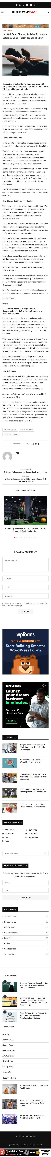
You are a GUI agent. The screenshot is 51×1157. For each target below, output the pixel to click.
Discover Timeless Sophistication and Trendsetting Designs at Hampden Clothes (34, 985)
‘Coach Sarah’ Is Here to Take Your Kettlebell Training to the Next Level (33, 777)
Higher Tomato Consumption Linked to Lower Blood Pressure (33, 805)
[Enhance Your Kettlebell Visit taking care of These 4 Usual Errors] (9, 1104)
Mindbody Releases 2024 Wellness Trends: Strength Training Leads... (25, 530)
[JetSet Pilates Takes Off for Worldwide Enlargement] (9, 1119)
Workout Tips (26, 954)
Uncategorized (26, 949)
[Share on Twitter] (33, 444)
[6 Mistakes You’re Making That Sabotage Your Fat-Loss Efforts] (9, 793)
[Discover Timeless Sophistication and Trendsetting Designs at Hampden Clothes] (9, 987)
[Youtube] (27, 5)
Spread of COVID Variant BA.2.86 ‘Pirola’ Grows (30, 760)
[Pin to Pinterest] (36, 444)
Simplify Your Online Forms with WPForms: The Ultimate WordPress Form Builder (33, 1015)
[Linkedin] (23, 5)
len (17, 453)
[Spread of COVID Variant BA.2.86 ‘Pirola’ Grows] (9, 763)
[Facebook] (16, 5)
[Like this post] (28, 444)
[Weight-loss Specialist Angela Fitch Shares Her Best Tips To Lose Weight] (9, 748)
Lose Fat (26, 938)
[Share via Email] (38, 444)
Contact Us (6, 1072)
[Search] (48, 12)
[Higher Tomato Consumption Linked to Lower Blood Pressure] (9, 808)
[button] (6, 518)
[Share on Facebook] (30, 444)
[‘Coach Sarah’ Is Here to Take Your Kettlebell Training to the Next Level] (9, 778)
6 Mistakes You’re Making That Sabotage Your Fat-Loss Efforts (33, 790)
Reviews (26, 943)
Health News (26, 927)
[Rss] (34, 5)
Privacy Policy (7, 1067)
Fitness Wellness (10, 430)
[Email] (31, 5)
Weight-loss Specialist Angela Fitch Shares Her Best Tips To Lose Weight (32, 747)
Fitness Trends (26, 922)
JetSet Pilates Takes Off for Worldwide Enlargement (32, 1116)
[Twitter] (20, 5)
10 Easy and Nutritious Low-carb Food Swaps (34, 1086)
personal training (11, 434)
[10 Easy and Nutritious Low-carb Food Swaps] (9, 1089)
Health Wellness (26, 430)
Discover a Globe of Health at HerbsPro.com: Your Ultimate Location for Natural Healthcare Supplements (33, 1001)
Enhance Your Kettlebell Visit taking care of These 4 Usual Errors (32, 1103)
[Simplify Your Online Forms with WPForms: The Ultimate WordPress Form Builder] (9, 1017)
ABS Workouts (26, 917)
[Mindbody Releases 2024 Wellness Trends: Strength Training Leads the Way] (25, 510)
